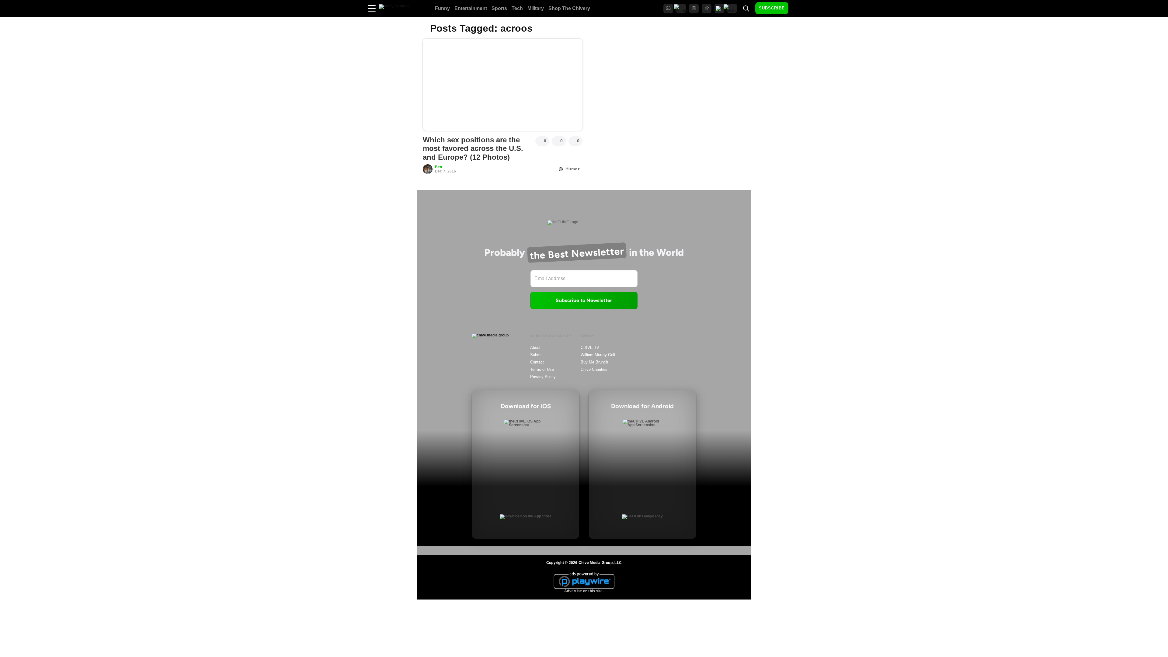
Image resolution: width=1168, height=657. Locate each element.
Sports (499, 8)
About (535, 347)
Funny (442, 8)
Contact (537, 362)
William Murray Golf (598, 355)
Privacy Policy (543, 376)
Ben (438, 167)
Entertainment (470, 8)
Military (535, 8)
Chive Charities (594, 369)
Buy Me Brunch (594, 362)
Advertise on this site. (584, 591)
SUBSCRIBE (772, 8)
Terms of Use (542, 369)
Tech (517, 8)
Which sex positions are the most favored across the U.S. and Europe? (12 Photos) (473, 149)
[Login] (798, 8)
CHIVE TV (590, 347)
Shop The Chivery (569, 8)
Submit (536, 355)
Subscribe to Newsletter (584, 300)
